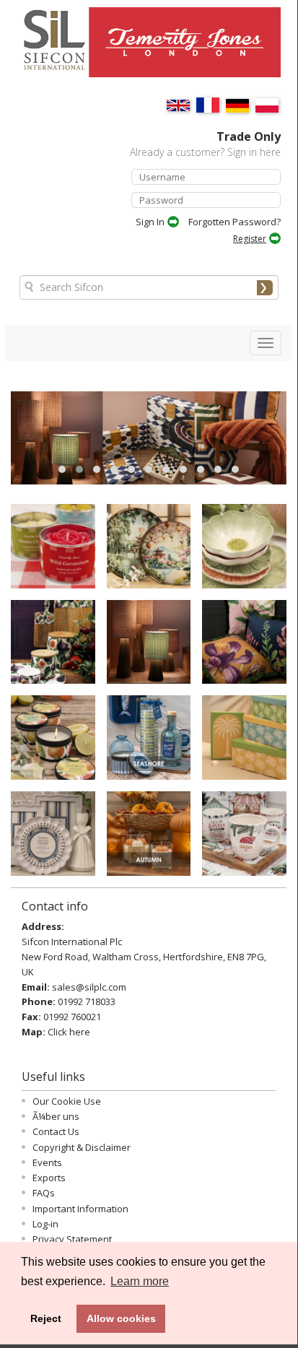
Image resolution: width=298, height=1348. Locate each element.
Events (47, 1162)
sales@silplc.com (89, 986)
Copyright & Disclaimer (81, 1147)
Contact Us (55, 1131)
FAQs (43, 1192)
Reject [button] (45, 1318)
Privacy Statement (72, 1238)
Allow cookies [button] (121, 1318)
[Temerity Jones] (186, 48)
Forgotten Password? (234, 221)
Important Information (80, 1208)
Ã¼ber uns (55, 1116)
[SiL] (47, 48)
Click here (69, 1031)
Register (249, 238)
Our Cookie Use (66, 1101)
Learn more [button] (139, 1281)
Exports (49, 1177)
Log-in (45, 1223)
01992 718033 (86, 1001)
